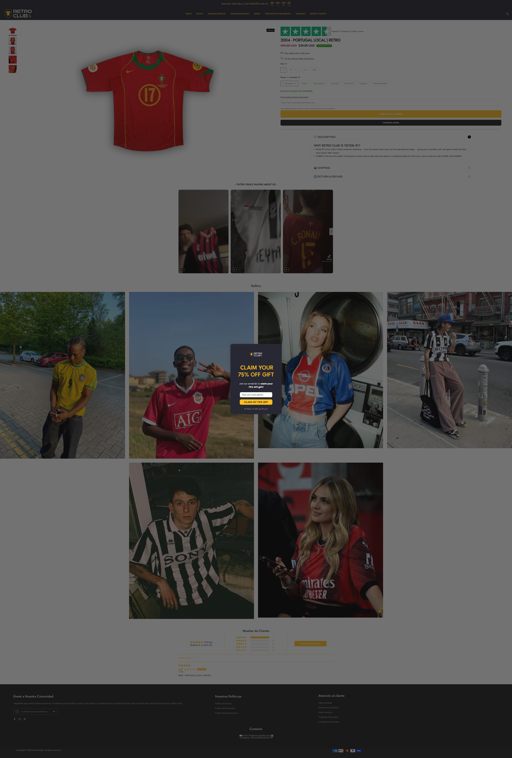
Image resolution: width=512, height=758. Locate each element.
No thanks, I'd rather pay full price (256, 409)
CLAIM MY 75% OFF (256, 402)
